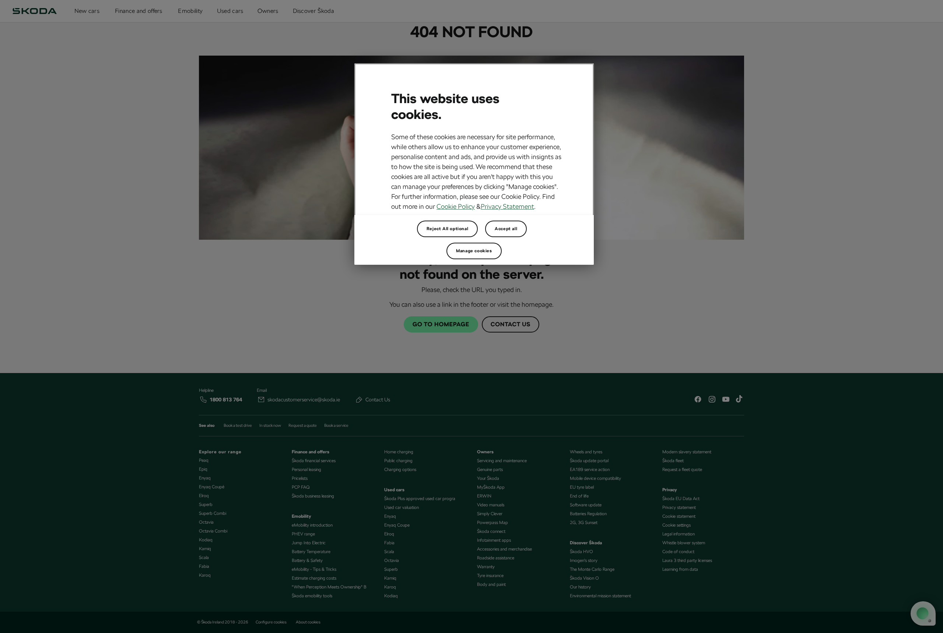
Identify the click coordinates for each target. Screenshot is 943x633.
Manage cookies (474, 250)
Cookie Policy (456, 206)
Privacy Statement (507, 206)
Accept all (506, 228)
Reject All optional (447, 228)
